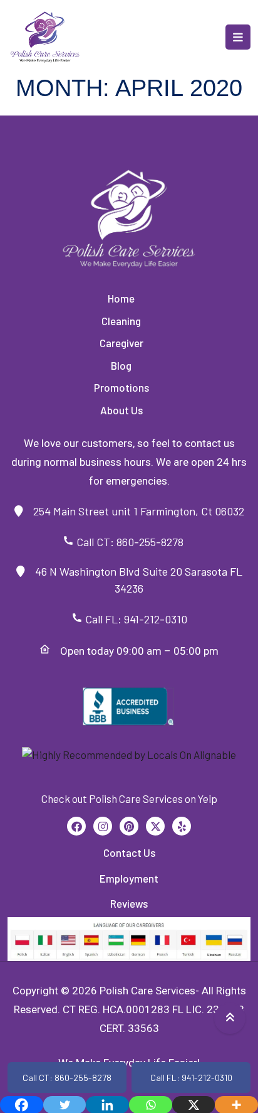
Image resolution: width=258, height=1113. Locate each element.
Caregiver (121, 342)
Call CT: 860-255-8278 (135, 542)
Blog (121, 365)
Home (121, 298)
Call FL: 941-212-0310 (135, 619)
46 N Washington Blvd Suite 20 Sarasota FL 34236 (133, 579)
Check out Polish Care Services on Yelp (129, 798)
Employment (129, 878)
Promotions (121, 387)
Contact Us (129, 852)
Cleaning (121, 321)
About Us (121, 410)
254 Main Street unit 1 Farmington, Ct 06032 (133, 511)
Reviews (129, 903)
